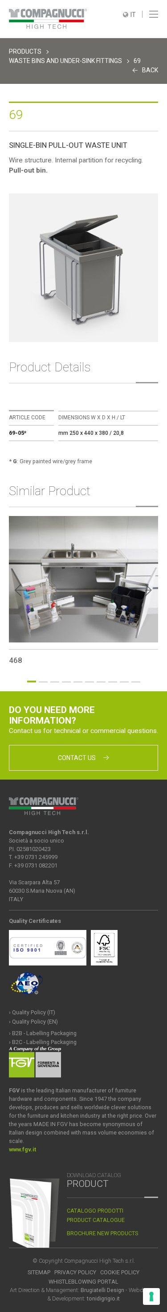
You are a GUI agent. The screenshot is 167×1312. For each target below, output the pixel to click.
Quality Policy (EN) (35, 1021)
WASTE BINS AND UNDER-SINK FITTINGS (65, 60)
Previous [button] (22, 590)
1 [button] (31, 681)
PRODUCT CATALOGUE (96, 1220)
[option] (83, 267)
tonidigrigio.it (103, 1298)
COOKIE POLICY (119, 1272)
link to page (83, 590)
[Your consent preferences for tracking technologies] (151, 1296)
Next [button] (145, 590)
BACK (150, 70)
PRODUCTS (25, 51)
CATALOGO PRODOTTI (95, 1210)
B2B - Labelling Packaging (44, 1033)
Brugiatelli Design (102, 1290)
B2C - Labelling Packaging (44, 1042)
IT (133, 14)
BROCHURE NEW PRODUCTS (102, 1233)
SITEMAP (39, 1272)
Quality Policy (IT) (33, 1012)
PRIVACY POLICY (75, 1272)
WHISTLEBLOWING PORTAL (83, 1281)
